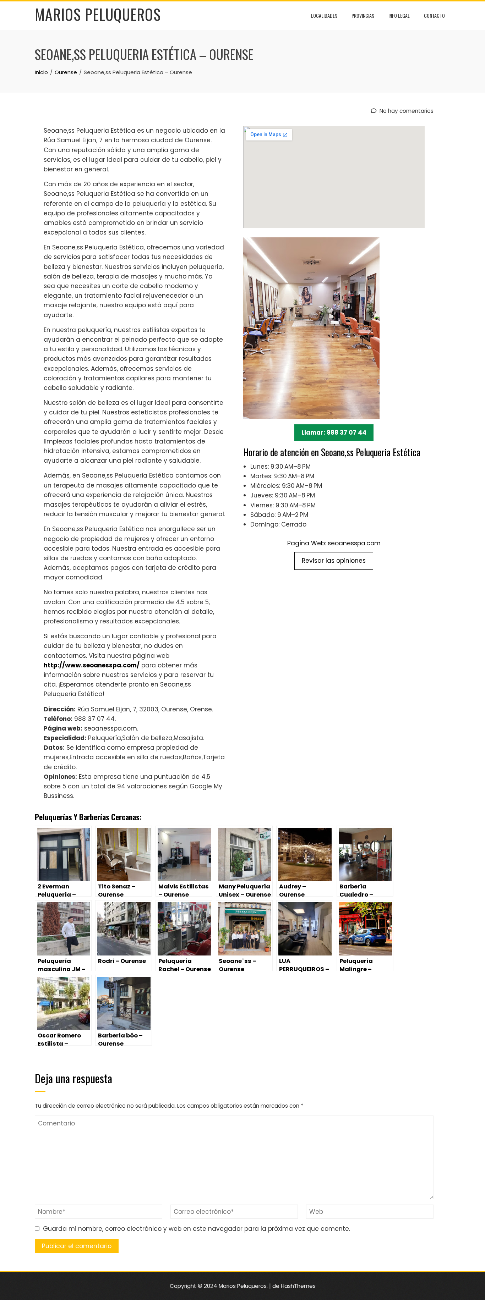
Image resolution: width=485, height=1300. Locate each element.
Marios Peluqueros (98, 14)
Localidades (324, 15)
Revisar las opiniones (334, 560)
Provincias (363, 15)
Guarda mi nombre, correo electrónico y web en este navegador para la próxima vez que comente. (196, 1228)
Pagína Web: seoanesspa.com (334, 543)
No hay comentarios (406, 111)
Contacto (434, 15)
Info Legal (399, 15)
